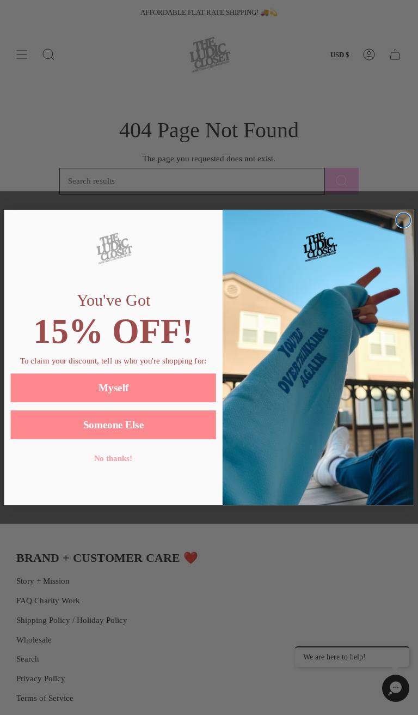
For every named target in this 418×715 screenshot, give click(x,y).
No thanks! (113, 458)
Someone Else (113, 424)
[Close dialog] (403, 220)
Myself (113, 387)
